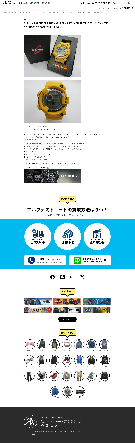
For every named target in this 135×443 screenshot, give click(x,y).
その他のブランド (67, 319)
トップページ (27, 432)
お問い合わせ (117, 8)
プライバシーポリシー (81, 432)
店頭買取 (45, 432)
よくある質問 (109, 8)
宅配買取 (39, 432)
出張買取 (34, 432)
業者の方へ (102, 8)
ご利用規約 (66, 432)
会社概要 (72, 432)
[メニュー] (3, 8)
